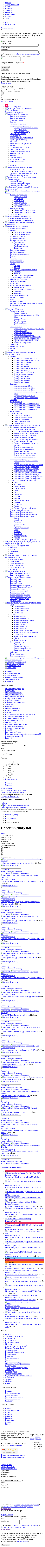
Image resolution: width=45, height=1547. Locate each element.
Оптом (7, 7)
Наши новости (6, 788)
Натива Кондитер (20, 313)
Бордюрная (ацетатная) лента (16, 716)
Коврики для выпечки (13, 697)
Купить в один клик (25, 1507)
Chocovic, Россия (20, 197)
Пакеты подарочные (21, 419)
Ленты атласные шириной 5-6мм (26, 404)
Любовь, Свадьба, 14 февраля (25, 508)
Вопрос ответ (10, 14)
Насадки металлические (23, 232)
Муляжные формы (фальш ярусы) (17, 1364)
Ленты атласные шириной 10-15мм (27, 406)
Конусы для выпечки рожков (25, 457)
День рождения (19, 486)
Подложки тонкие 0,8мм (23, 386)
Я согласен (5, 1545)
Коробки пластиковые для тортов (26, 360)
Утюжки (17, 274)
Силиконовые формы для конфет (26, 467)
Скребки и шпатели (12, 700)
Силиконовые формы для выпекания (28, 473)
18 (34, 714)
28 (11, 738)
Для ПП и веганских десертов (16, 1368)
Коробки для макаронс (22, 376)
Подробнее (5, 869)
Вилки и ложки (20, 423)
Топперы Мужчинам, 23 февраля (26, 632)
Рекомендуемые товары (14, 677)
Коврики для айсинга (13, 732)
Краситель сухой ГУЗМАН (24, 335)
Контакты (9, 12)
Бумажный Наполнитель (14, 1352)
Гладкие (17, 266)
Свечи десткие (19, 607)
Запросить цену (20, 1527)
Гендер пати (18, 634)
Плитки (17, 502)
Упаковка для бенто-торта (23, 374)
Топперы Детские (20, 626)
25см (11, 766)
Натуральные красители (23, 343)
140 (15, 722)
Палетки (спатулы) (12, 710)
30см (11, 768)
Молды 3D (9, 722)
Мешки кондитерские (13, 689)
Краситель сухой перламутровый (26, 339)
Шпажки (17, 638)
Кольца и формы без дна (23, 441)
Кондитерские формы (13, 1362)
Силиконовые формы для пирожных (27, 478)
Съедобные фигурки (21, 650)
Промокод (9, 681)
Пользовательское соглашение (12, 1457)
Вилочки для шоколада (13, 718)
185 (13, 691)
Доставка (8, 10)
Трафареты (9, 1379)
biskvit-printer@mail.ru (35, 1438)
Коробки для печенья (22, 378)
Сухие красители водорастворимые (27, 337)
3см (10, 773)
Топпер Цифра (19, 624)
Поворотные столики (13, 698)
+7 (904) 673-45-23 (8, 1467)
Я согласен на (21, 54)
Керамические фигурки (22, 648)
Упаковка (8, 1360)
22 (20, 710)
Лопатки (8, 704)
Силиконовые (19, 242)
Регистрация (10, 24)
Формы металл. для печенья (24, 455)
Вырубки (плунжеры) (13, 728)
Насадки (8, 691)
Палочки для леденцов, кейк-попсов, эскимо (22, 734)
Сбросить (8, 785)
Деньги (16, 490)
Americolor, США (20, 325)
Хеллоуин (17, 522)
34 (23, 728)
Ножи (7, 730)
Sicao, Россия (19, 201)
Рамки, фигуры (19, 524)
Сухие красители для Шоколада (26, 341)
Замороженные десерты (14, 1336)
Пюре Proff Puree (20, 130)
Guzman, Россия (20, 319)
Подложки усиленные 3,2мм (24, 396)
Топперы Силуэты (21, 622)
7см (10, 775)
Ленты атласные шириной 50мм (26, 410)
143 (22, 695)
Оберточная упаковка (22, 421)
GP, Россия (18, 207)
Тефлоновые (18, 248)
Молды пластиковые (13, 693)
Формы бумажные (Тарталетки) (26, 433)
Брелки (8, 1334)
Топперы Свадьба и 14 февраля (25, 636)
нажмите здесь (22, 1541)
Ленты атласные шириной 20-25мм (27, 408)
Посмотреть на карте (14, 1445)
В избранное (5, 873)
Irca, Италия (18, 199)
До (25, 746)
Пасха (16, 492)
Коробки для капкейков (23, 362)
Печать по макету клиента (24, 171)
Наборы (4, 803)
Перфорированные (21, 246)
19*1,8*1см (13, 764)
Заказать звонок (7, 28)
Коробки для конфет (21, 364)
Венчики (8, 706)
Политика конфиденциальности (13, 1455)
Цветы (16, 482)
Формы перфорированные (24, 449)
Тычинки (17, 293)
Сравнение (17, 871)
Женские (17, 498)
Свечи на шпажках (21, 610)
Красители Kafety (20, 331)
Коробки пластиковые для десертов (27, 368)
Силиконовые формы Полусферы (26, 469)
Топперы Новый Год (21, 618)
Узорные (17, 268)
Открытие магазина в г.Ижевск (12, 792)
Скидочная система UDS (10, 797)
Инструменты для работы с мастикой (19, 714)
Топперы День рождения (23, 630)
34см (11, 771)
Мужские (17, 484)
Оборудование (10, 1366)
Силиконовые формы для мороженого (28, 476)
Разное (16, 506)
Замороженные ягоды (22, 132)
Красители (9, 1356)
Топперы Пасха (20, 616)
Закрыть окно (6, 83)
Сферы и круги (19, 488)
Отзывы (8, 16)
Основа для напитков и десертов (26, 128)
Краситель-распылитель (23, 333)
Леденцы (17, 644)
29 (40, 734)
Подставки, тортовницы (14, 726)
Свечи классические (21, 609)
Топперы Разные (20, 628)
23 (11, 730)
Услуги (7, 18)
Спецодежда (10, 1378)
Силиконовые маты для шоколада (26, 475)
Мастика (8, 1344)
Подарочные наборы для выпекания (18, 1376)
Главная (8, 3)
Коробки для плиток (21, 366)
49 (23, 689)
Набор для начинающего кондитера (14, 807)
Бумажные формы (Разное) (24, 437)
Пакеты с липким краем (23, 417)
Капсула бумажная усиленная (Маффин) (29, 431)
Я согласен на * (21, 1505)
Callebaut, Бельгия (20, 203)
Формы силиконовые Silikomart (25, 471)
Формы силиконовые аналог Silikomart (28, 465)
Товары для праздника (13, 1374)
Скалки (8, 712)
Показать (8, 783)
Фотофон (8, 1381)
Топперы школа (20, 640)
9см (10, 777)
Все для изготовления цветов (16, 724)
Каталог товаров (7, 101)
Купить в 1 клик (7, 871)
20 (22, 732)
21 (21, 700)
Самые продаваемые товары (11, 1167)
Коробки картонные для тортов (25, 358)
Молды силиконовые (13, 695)
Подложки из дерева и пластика (26, 398)
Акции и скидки (11, 675)
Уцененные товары (12, 679)
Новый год (18, 494)
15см (11, 762)
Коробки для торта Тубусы (24, 372)
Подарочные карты (12, 1342)
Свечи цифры (19, 612)
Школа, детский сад (21, 500)
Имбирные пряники (21, 646)
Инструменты (19, 287)
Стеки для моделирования (24, 276)
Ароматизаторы (11, 1350)
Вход (7, 22)
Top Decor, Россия (20, 323)
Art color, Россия (20, 321)
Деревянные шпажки (13, 736)
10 (13, 704)
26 (12, 712)
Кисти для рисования (13, 720)
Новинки (8, 671)
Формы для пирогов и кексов (25, 453)
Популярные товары (12, 673)
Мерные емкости (11, 708)
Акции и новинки (12, 5)
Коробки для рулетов (22, 380)
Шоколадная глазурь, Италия (24, 212)
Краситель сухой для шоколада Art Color (29, 329)
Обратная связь (6, 1465)
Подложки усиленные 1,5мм (24, 388)
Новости (8, 9)
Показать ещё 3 (11, 779)
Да (10, 754)
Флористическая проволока (24, 289)
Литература (9, 1370)
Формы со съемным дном (23, 447)
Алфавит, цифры (20, 536)
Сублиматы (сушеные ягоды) (16, 1346)
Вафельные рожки (12, 1358)
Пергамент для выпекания (15, 702)
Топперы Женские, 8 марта (24, 620)
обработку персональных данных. (26, 54)
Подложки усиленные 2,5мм (24, 390)
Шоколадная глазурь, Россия (24, 210)
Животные (18, 504)
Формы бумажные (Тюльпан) (25, 435)
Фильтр (3, 833)
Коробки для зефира (21, 382)
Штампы (17, 272)
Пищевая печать (11, 1340)
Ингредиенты (10, 1338)
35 (23, 697)
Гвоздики (17, 291)
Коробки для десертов (22, 370)
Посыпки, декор (11, 1372)
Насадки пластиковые (22, 234)
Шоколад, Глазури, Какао (14, 1348)
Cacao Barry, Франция (22, 205)
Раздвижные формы (21, 451)
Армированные (20, 244)
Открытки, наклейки (22, 415)
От (2, 746)
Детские (17, 496)
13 (19, 708)
